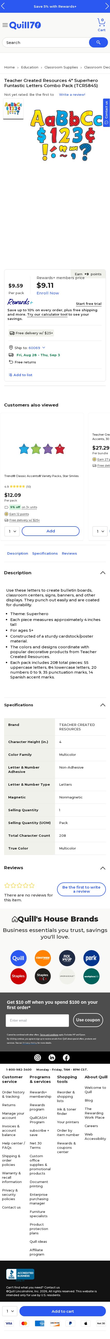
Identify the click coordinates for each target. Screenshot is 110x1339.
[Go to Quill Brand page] (18, 959)
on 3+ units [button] (29, 507)
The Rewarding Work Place (95, 1113)
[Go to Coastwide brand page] (43, 959)
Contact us (11, 1207)
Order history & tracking (13, 1094)
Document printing (39, 1184)
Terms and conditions (49, 1035)
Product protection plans (39, 1228)
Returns (9, 1105)
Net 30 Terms (36, 1145)
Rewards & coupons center (66, 1147)
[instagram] (38, 1058)
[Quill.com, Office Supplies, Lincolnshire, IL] (20, 1275)
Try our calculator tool (47, 314)
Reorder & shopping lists (66, 1096)
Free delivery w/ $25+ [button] (24, 520)
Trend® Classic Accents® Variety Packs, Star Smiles (41, 476)
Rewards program (37, 1107)
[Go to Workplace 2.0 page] (91, 977)
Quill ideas (38, 1241)
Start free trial (89, 304)
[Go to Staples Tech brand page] (43, 977)
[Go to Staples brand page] (18, 977)
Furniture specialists (39, 1214)
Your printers (68, 1122)
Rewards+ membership (40, 1094)
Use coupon (88, 1020)
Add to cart (63, 1311)
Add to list (23, 375)
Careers (91, 1126)
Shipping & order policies (11, 1160)
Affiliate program (37, 1252)
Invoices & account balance (11, 1130)
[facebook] (66, 1058)
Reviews (69, 553)
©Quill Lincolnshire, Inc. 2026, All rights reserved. (40, 1291)
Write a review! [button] (72, 94)
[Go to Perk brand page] (91, 959)
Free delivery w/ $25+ (34, 333)
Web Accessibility (95, 1136)
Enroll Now (48, 293)
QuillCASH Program (38, 1120)
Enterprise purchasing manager (39, 1198)
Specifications (45, 553)
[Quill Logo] (25, 24)
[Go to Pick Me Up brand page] (67, 959)
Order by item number (68, 1132)
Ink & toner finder (66, 1111)
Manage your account (13, 1115)
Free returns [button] (25, 362)
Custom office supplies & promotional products (40, 1164)
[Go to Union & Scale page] (67, 977)
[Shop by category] (5, 24)
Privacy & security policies (10, 1194)
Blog (89, 1100)
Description (17, 553)
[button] (107, 6)
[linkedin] (52, 1058)
